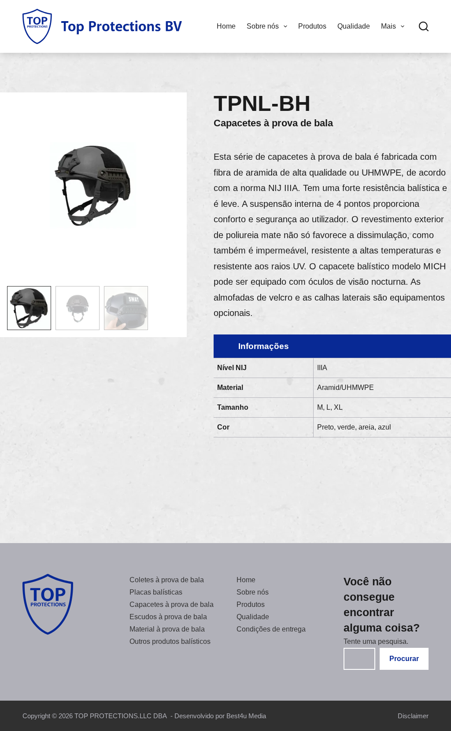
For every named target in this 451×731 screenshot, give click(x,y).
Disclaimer (413, 716)
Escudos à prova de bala (168, 617)
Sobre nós (263, 26)
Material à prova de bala (167, 629)
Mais (388, 26)
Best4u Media (246, 716)
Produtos (312, 26)
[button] (29, 308)
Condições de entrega (271, 629)
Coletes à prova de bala (166, 580)
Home (226, 26)
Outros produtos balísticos (170, 641)
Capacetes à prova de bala (273, 123)
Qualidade (353, 26)
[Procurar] (424, 26)
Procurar (404, 658)
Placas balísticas (155, 592)
